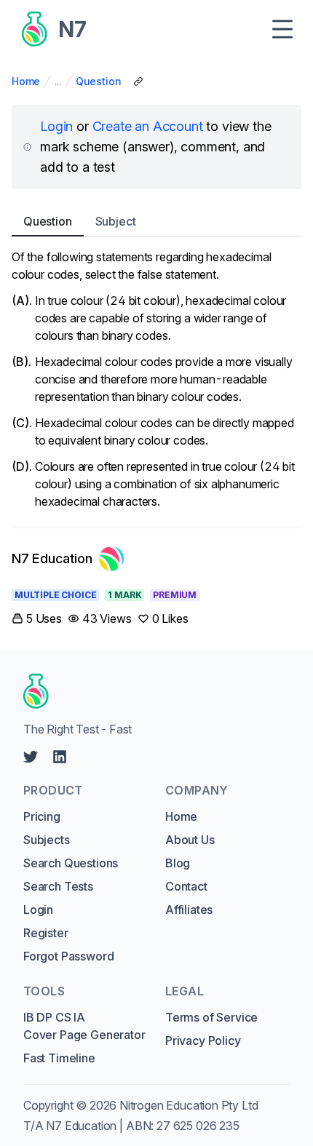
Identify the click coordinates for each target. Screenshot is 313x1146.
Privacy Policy (203, 1040)
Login (56, 126)
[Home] (151, 691)
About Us (190, 839)
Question (99, 81)
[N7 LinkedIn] (59, 756)
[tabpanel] (156, 379)
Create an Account (147, 126)
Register (45, 933)
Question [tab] (47, 221)
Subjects (46, 839)
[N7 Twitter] (30, 756)
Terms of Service (211, 1017)
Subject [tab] (115, 221)
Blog (177, 863)
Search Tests (58, 886)
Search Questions (70, 863)
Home (26, 81)
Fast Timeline (59, 1058)
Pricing (41, 816)
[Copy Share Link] (138, 81)
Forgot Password (68, 956)
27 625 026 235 (197, 1125)
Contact (186, 886)
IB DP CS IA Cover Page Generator (84, 1026)
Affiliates (189, 909)
